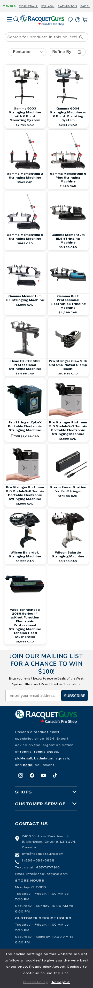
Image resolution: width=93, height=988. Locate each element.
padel (28, 765)
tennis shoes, (46, 751)
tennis (26, 751)
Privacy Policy (35, 982)
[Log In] (77, 18)
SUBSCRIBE (74, 695)
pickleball (23, 758)
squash (62, 758)
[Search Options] (83, 37)
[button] (9, 26)
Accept (60, 982)
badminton (43, 758)
